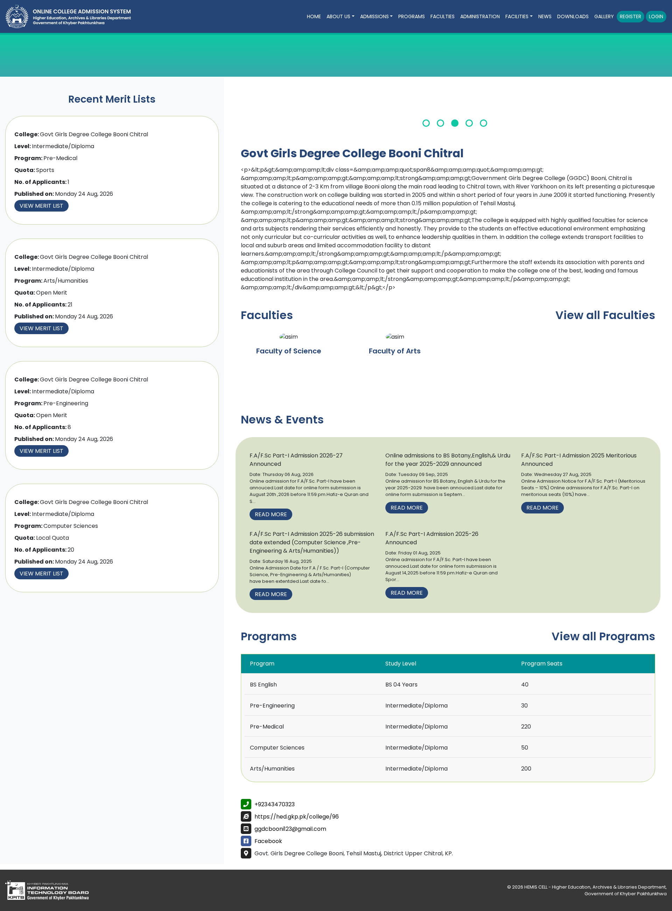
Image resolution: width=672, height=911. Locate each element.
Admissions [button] (374, 16)
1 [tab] (426, 123)
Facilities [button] (516, 16)
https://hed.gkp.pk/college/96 (296, 817)
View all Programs (603, 636)
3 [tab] (454, 123)
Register (630, 16)
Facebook (268, 841)
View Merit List (41, 206)
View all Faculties (605, 315)
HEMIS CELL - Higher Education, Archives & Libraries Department (595, 887)
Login (656, 16)
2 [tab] (440, 123)
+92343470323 (274, 804)
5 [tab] (483, 123)
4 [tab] (469, 123)
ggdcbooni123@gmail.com (290, 829)
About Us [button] (338, 16)
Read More (271, 514)
